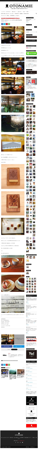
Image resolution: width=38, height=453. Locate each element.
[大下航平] (34, 187)
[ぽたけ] (31, 138)
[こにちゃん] (31, 132)
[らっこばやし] (31, 151)
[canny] (34, 164)
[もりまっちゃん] (31, 135)
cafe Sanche (4, 360)
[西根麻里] (27, 129)
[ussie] (31, 199)
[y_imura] (27, 119)
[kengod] (30, 284)
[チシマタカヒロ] (31, 161)
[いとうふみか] (27, 251)
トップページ (3, 11)
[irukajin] (35, 289)
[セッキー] (27, 167)
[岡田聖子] (27, 106)
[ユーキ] (27, 196)
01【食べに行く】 (6, 17)
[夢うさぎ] (34, 174)
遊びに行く (14, 11)
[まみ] (30, 281)
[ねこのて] (32, 286)
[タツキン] (27, 161)
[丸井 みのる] (31, 206)
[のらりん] (31, 177)
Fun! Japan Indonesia (29, 368)
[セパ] (27, 132)
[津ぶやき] (27, 151)
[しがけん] (27, 228)
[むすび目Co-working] (31, 244)
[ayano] (27, 222)
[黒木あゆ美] (31, 145)
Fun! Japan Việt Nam (29, 385)
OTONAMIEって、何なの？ (14, 15)
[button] (36, 13)
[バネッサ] (30, 279)
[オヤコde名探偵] (34, 241)
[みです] (27, 232)
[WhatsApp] (9, 24)
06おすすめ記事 (17, 18)
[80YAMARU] (27, 248)
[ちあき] (27, 177)
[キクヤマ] (34, 219)
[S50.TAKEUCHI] (34, 154)
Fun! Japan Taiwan (29, 375)
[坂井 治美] (31, 164)
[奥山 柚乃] (31, 238)
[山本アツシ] (31, 141)
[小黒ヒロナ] (31, 116)
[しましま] (34, 206)
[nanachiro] (34, 119)
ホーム (2, 17)
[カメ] (27, 241)
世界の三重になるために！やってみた (7, 13)
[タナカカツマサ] (31, 193)
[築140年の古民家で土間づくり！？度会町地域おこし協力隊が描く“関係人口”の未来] (4, 371)
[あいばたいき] (27, 216)
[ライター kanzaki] (34, 113)
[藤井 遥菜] (31, 196)
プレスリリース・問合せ (5, 15)
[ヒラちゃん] (32, 289)
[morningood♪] (35, 292)
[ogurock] (27, 122)
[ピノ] (34, 248)
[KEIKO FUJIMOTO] (27, 203)
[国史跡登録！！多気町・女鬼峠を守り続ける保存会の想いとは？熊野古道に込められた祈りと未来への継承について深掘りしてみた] (12, 371)
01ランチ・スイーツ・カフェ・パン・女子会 (10, 18)
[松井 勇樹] (31, 113)
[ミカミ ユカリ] (27, 257)
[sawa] (27, 141)
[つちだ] (31, 183)
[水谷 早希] (27, 225)
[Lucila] (34, 141)
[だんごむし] (31, 216)
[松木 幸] (27, 145)
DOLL (3, 21)
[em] (31, 241)
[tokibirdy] (31, 167)
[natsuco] (31, 129)
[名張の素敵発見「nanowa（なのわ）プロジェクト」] (34, 158)
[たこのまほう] (27, 138)
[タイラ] (31, 180)
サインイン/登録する (8, 0)
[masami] (31, 203)
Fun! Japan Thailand (29, 378)
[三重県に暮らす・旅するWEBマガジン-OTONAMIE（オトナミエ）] (19, 6)
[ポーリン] (27, 244)
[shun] (31, 122)
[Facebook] (32, 0)
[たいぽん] (31, 187)
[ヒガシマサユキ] (34, 257)
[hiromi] (31, 119)
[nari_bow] (28, 99)
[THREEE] (32, 292)
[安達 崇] (27, 174)
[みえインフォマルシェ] (34, 180)
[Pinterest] (7, 24)
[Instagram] (33, 0)
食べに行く (8, 11)
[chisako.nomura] (34, 238)
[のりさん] (27, 190)
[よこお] (35, 286)
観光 (27, 11)
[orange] (27, 116)
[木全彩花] (34, 161)
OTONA (8, 360)
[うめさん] (31, 222)
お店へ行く (19, 11)
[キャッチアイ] (34, 222)
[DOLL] (34, 132)
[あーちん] (31, 174)
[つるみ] (31, 248)
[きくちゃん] (27, 148)
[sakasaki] (34, 148)
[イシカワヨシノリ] (34, 145)
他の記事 (3, 367)
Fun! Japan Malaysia (29, 371)
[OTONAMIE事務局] (27, 279)
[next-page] (23, 367)
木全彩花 (27, 302)
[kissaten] (27, 187)
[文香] (27, 219)
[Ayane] (34, 203)
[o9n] (31, 232)
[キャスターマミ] (27, 109)
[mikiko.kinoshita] (27, 164)
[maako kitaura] (31, 257)
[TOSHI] (34, 122)
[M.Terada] (34, 225)
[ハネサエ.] (31, 109)
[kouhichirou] (32, 281)
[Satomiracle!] (27, 212)
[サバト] (34, 151)
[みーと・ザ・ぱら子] (27, 135)
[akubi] (27, 170)
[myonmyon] (34, 183)
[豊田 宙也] (30, 286)
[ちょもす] (31, 209)
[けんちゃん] (27, 281)
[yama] (27, 206)
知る (24, 11)
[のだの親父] (27, 286)
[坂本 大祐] (27, 266)
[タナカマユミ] (34, 135)
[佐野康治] (31, 106)
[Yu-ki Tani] (27, 209)
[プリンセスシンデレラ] (27, 113)
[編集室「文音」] (34, 216)
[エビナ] (34, 212)
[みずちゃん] (31, 219)
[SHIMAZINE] (34, 109)
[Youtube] (37, 0)
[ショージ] (34, 170)
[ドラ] (30, 292)
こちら (28, 66)
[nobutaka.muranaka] (31, 225)
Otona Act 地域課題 (19, 13)
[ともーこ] (32, 99)
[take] (27, 292)
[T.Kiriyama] (34, 177)
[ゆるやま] (31, 170)
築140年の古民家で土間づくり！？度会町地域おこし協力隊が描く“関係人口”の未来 (4, 376)
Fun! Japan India (28, 389)
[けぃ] (31, 125)
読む (28, 300)
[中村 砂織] (31, 228)
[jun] (34, 125)
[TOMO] (27, 154)
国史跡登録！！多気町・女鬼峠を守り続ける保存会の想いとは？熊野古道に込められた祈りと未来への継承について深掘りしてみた (12, 377)
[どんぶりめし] (35, 284)
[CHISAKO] (27, 180)
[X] (35, 0)
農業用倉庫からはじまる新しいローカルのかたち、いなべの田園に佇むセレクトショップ (20, 376)
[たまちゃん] (27, 193)
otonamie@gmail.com (21, 440)
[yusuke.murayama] (28, 95)
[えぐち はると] (34, 138)
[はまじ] (34, 106)
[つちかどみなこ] (27, 125)
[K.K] (34, 228)
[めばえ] (34, 235)
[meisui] (27, 183)
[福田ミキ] (32, 95)
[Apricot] (27, 260)
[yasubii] (31, 148)
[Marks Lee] (27, 284)
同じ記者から (7, 367)
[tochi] (27, 158)
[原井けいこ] (34, 193)
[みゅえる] (34, 199)
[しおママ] (34, 116)
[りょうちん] (34, 167)
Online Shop (26, 13)
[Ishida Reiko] (34, 232)
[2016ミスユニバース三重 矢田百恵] (31, 212)
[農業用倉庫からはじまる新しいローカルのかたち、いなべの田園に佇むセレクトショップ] (20, 371)
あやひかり (11, 360)
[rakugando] (30, 289)
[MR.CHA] (34, 196)
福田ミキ (27, 310)
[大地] (27, 289)
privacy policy (28, 428)
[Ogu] (32, 279)
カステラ (16, 360)
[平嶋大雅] (34, 190)
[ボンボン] (35, 281)
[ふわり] (27, 199)
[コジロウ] (27, 273)
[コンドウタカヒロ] (34, 244)
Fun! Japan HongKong (29, 382)
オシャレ (14, 360)
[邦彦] (31, 158)
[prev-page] (22, 367)
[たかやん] (34, 129)
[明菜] (34, 209)
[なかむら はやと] (31, 190)
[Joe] (31, 154)
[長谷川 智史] (27, 238)
